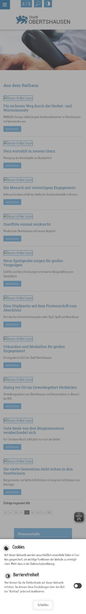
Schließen (43, 605)
